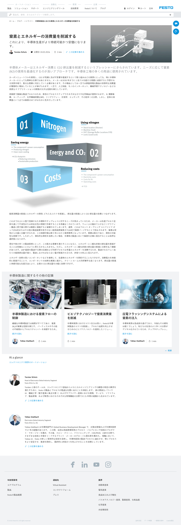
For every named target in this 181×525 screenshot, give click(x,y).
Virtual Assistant (59, 484)
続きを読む (17, 333)
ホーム (11, 21)
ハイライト (28, 21)
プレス (56, 494)
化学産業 (102, 504)
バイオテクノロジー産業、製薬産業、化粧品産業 (119, 499)
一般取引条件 (159, 520)
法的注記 (138, 520)
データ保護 (148, 520)
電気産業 (102, 489)
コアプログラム (14, 484)
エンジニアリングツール (54, 8)
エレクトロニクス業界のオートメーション (28, 362)
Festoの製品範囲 (14, 494)
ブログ (103, 8)
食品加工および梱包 (107, 494)
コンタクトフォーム (62, 489)
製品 (9, 489)
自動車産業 (103, 484)
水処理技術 (103, 509)
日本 (151, 8)
